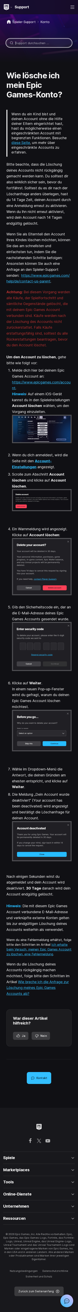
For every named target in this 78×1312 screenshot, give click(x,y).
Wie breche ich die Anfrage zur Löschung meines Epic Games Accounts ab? (37, 988)
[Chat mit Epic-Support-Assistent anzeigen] (66, 1301)
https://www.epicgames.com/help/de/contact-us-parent (38, 278)
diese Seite (20, 143)
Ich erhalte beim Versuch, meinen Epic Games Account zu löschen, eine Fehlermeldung (38, 949)
